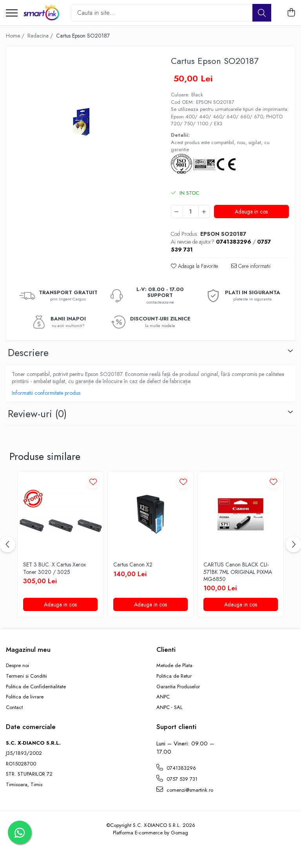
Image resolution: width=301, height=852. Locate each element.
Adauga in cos (251, 211)
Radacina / (40, 36)
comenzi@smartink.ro (189, 790)
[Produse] (12, 13)
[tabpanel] (81, 121)
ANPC (163, 696)
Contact (14, 707)
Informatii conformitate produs (46, 392)
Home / (16, 36)
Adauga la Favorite (197, 266)
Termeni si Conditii (26, 676)
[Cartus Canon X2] (150, 514)
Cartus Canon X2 (132, 564)
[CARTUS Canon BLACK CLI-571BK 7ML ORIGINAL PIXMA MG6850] (240, 514)
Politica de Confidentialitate (36, 686)
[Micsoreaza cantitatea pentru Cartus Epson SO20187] (177, 211)
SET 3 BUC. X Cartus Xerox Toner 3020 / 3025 (54, 568)
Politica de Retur (174, 676)
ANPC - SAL (169, 707)
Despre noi (17, 665)
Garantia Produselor (178, 686)
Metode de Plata (174, 665)
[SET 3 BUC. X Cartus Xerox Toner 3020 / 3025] (60, 514)
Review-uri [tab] (37, 413)
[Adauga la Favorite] (93, 481)
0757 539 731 (181, 779)
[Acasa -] (41, 13)
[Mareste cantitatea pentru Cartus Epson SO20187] (204, 211)
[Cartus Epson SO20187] (81, 121)
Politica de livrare (25, 696)
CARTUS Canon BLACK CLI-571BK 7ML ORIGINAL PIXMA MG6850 (237, 571)
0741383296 (180, 768)
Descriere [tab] (28, 352)
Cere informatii (253, 266)
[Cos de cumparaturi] (291, 13)
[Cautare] (261, 13)
